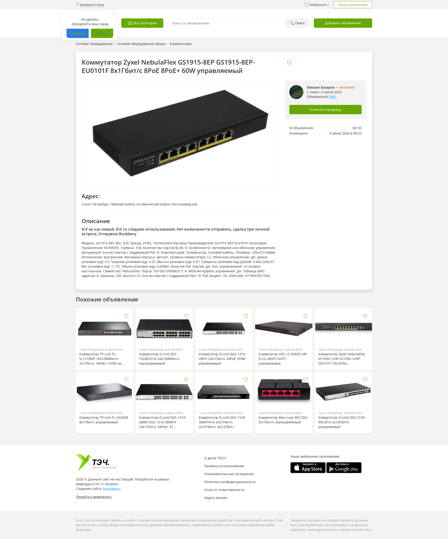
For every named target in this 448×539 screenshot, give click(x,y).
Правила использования (224, 466)
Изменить (78, 33)
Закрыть (102, 33)
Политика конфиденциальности (230, 482)
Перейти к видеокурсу (94, 496)
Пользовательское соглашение (229, 474)
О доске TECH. (215, 458)
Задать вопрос (216, 497)
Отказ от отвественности (224, 489)
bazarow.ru (112, 488)
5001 (333, 96)
